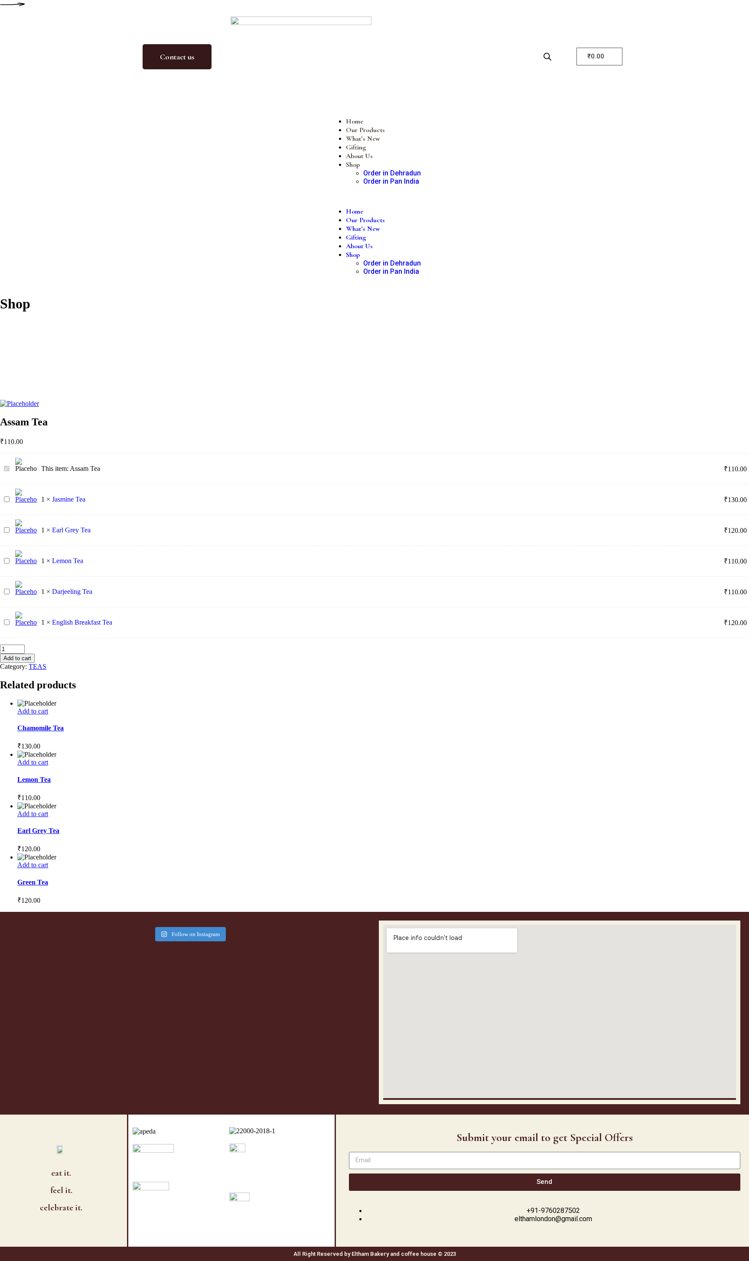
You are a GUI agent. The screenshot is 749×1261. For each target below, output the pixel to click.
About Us (359, 156)
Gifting (356, 147)
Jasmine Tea (68, 499)
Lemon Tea (67, 560)
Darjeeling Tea (72, 591)
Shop (353, 164)
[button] (375, 196)
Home (354, 121)
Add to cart (17, 658)
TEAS (37, 666)
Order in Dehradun (392, 173)
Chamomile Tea (40, 728)
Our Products (365, 130)
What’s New (363, 138)
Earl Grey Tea (71, 530)
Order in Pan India (391, 181)
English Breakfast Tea (82, 622)
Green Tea (32, 882)
